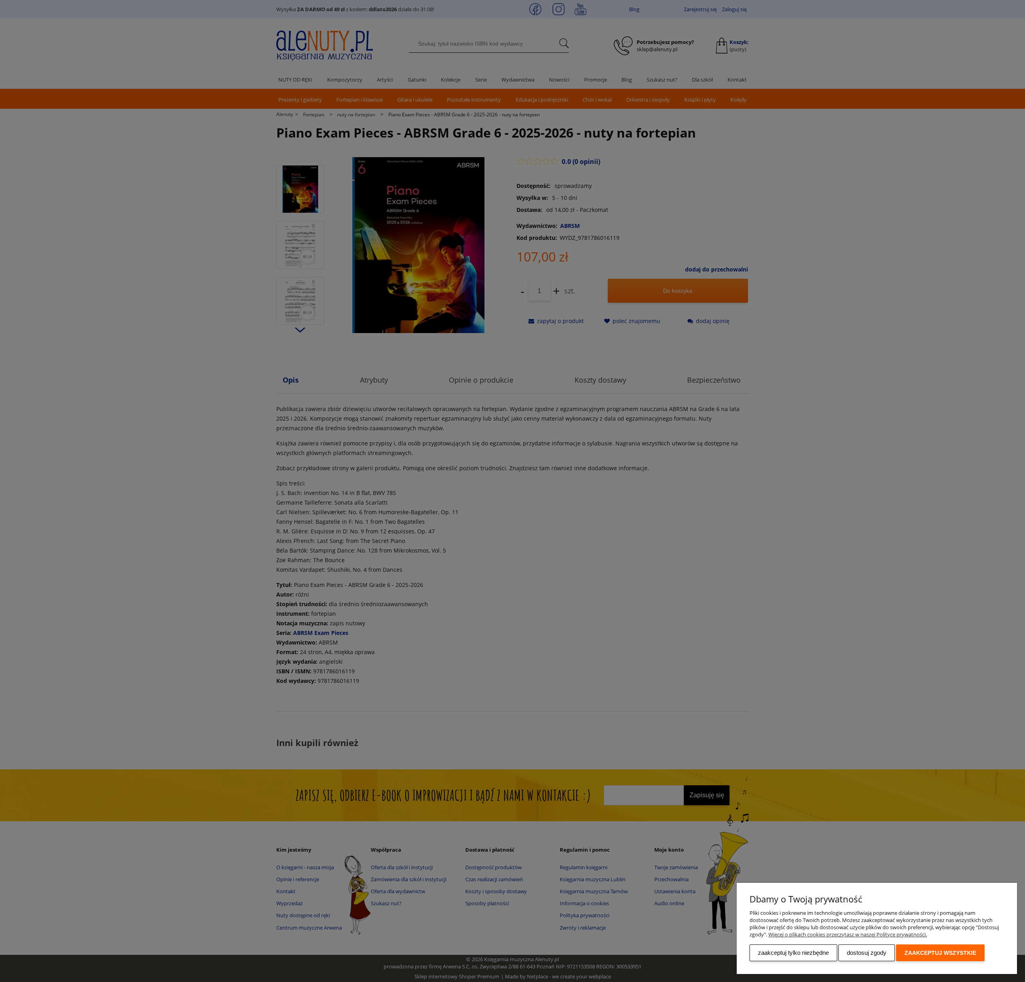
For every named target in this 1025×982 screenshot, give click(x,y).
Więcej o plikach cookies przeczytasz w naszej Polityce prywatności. (847, 934)
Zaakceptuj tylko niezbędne (793, 952)
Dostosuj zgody (866, 952)
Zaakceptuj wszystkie (940, 953)
